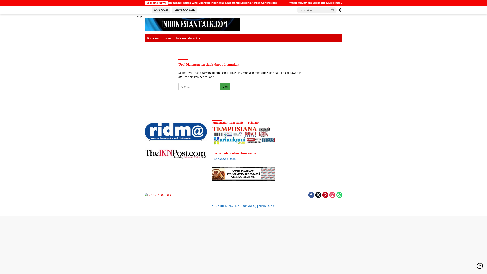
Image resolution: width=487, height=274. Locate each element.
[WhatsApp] (339, 195)
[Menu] (147, 10)
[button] (333, 10)
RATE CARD (161, 9)
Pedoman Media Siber (188, 38)
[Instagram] (332, 195)
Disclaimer (153, 38)
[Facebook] (311, 195)
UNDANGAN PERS (184, 9)
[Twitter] (318, 195)
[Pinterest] (325, 195)
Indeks (167, 38)
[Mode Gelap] (340, 10)
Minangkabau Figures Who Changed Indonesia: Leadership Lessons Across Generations (209, 3)
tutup (139, 16)
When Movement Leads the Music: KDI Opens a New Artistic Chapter (324, 3)
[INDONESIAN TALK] (192, 24)
